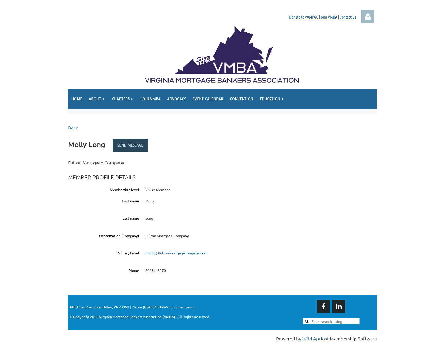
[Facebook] (323, 306)
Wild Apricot (315, 338)
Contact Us (348, 16)
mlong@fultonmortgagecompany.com (176, 253)
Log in (367, 16)
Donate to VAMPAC (303, 16)
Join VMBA (329, 16)
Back (73, 127)
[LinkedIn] (338, 306)
